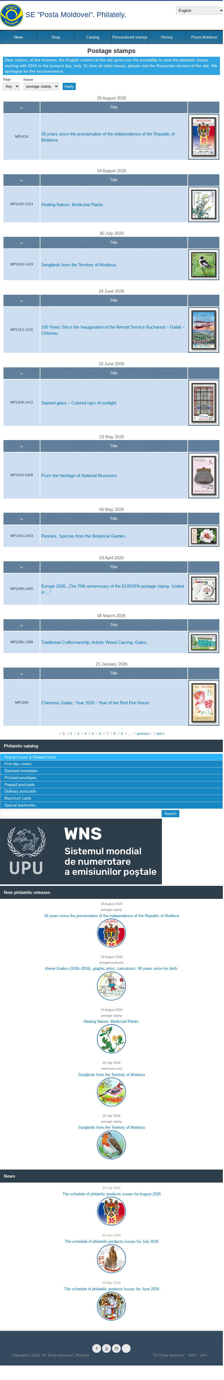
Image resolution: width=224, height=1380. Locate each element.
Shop (55, 37)
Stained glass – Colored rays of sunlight (78, 402)
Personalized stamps (130, 37)
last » (160, 733)
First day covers (18, 764)
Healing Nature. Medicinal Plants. (72, 204)
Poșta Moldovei (204, 37)
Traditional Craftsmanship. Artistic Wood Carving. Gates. (94, 642)
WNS (192, 1355)
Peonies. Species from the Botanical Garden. (83, 536)
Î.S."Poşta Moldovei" (169, 1355)
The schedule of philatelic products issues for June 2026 (111, 1289)
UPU (203, 1355)
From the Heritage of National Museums (79, 475)
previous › (144, 733)
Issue (28, 79)
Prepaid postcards (19, 784)
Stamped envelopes (21, 771)
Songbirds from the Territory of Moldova (78, 264)
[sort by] (22, 107)
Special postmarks (20, 805)
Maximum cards (17, 798)
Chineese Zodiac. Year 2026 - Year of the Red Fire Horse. (95, 703)
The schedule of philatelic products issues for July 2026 (111, 1241)
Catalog (92, 37)
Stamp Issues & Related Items (30, 757)
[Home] (11, 15)
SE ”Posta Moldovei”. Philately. (76, 14)
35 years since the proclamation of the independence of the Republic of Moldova (111, 916)
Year (7, 79)
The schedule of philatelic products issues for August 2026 (111, 1194)
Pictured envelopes (20, 778)
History (167, 37)
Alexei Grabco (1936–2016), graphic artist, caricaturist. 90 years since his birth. (111, 968)
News (18, 37)
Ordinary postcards (20, 791)
